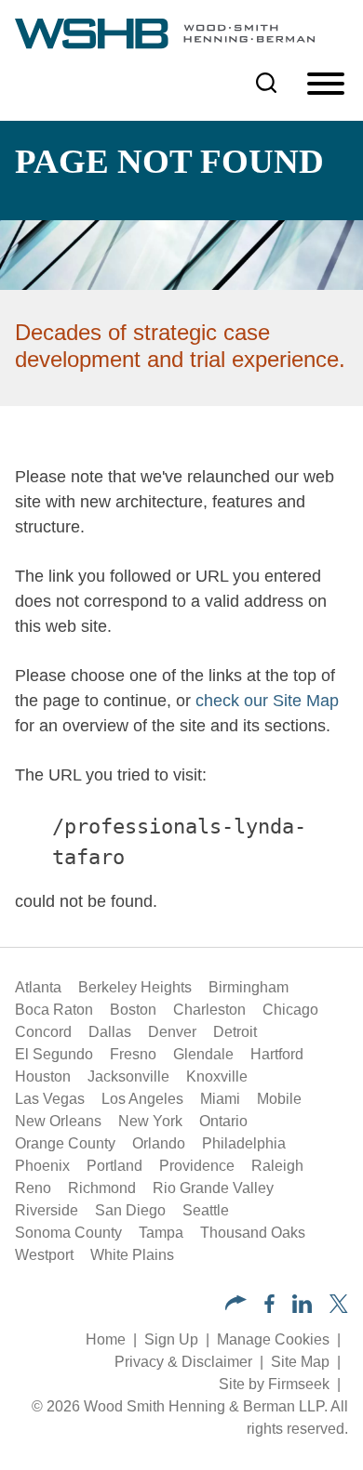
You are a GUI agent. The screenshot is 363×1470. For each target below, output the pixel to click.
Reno (33, 1188)
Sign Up (171, 1339)
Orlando (158, 1143)
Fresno (133, 1054)
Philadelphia (244, 1143)
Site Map (300, 1362)
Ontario (223, 1121)
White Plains (132, 1255)
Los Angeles (142, 1099)
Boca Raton (54, 1009)
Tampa (161, 1232)
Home (106, 1339)
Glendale (203, 1054)
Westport (44, 1255)
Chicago (290, 1009)
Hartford (276, 1054)
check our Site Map (267, 700)
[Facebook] (269, 1308)
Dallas (109, 1032)
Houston (43, 1076)
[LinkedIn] (302, 1308)
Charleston (209, 1009)
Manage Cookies (273, 1339)
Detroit (235, 1032)
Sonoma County (68, 1232)
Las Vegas (50, 1099)
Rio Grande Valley (213, 1188)
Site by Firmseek (274, 1384)
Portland (114, 1166)
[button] (236, 1305)
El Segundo (54, 1054)
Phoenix (42, 1166)
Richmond (102, 1188)
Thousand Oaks (252, 1232)
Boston (133, 1009)
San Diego (130, 1210)
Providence (197, 1166)
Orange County (65, 1143)
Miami (220, 1099)
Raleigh (277, 1166)
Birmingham (248, 987)
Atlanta (38, 987)
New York (150, 1121)
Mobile (279, 1099)
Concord (43, 1032)
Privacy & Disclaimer (183, 1362)
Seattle (205, 1210)
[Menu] (325, 84)
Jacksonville (128, 1076)
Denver (172, 1032)
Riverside (46, 1210)
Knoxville (217, 1076)
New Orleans (58, 1121)
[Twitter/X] (338, 1308)
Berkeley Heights (135, 987)
